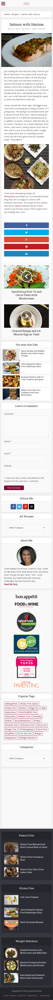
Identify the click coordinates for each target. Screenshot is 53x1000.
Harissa (18, 205)
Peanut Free (12, 725)
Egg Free (35, 708)
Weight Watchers (28, 737)
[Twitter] (19, 506)
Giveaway (11, 716)
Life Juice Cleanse (29, 897)
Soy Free (42, 725)
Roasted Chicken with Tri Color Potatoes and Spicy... (32, 378)
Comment (8, 413)
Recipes (15, 14)
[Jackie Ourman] (26, 3)
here (40, 205)
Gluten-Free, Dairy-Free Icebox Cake (32, 871)
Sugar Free (11, 729)
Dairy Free (11, 708)
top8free (10, 733)
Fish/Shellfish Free (28, 712)
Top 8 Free (42, 729)
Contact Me (44, 995)
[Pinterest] (25, 506)
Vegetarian (11, 737)
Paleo (37, 720)
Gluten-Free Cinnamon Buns (31, 858)
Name (7, 441)
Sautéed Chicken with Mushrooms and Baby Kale (33, 951)
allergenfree (12, 703)
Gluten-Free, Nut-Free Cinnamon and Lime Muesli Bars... (31, 392)
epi (44, 708)
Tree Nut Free (25, 733)
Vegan (39, 733)
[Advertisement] (26, 797)
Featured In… (32, 995)
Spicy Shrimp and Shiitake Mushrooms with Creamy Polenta (33, 353)
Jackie (27, 29)
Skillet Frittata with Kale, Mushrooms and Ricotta (33, 964)
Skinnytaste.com (11, 196)
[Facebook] (13, 506)
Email (7, 453)
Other (9, 720)
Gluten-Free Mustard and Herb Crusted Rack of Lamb (33, 845)
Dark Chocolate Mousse (31, 922)
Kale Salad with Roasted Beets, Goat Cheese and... (32, 976)
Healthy (38, 716)
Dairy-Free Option (30, 703)
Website (7, 465)
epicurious (11, 712)
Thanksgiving (27, 729)
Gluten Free (25, 716)
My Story (22, 995)
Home (7, 14)
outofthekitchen (23, 720)
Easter (23, 708)
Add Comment (39, 29)
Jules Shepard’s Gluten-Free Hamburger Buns (31, 365)
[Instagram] (31, 506)
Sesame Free (28, 725)
